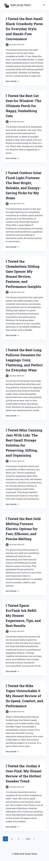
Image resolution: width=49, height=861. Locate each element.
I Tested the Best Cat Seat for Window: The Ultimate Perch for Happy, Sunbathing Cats (23, 105)
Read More (12, 81)
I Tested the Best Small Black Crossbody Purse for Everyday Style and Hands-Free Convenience (24, 29)
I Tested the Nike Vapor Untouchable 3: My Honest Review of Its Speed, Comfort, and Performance (24, 696)
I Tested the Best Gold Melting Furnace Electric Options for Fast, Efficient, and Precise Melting (23, 529)
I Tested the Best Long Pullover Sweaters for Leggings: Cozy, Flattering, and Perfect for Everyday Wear (24, 360)
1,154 (28, 838)
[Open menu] (44, 5)
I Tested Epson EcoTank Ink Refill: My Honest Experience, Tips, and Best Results (23, 615)
